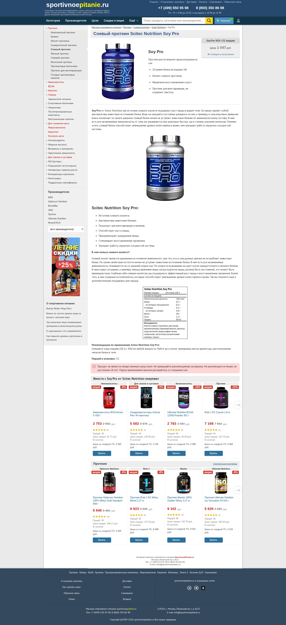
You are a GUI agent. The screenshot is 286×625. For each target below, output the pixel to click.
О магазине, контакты (172, 1)
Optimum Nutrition (57, 201)
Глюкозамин (211, 572)
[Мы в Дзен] (201, 588)
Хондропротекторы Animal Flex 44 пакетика (145, 414)
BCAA (51, 86)
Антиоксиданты (56, 140)
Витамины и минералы (60, 148)
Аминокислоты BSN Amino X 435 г (108, 414)
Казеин (54, 36)
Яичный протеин (60, 53)
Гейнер (52, 94)
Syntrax (52, 214)
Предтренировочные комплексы (121, 572)
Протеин (127, 27)
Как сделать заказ (72, 586)
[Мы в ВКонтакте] (187, 588)
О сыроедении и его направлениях (63, 330)
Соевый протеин (141, 27)
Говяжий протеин (60, 58)
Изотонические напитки (61, 119)
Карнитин (53, 131)
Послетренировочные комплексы (60, 113)
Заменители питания (59, 99)
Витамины (173, 572)
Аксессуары (54, 178)
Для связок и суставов (60, 157)
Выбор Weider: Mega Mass (59, 308)
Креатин (52, 90)
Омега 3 (184, 572)
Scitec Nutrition (159, 27)
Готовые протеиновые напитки (63, 76)
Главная (153, 1)
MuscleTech (54, 222)
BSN (50, 197)
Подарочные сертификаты (62, 182)
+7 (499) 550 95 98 (173, 8)
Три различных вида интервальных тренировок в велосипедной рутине (64, 324)
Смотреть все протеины (225, 463)
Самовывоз (216, 1)
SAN (50, 210)
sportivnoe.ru (77, 4)
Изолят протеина (60, 41)
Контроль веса (56, 136)
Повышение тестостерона (62, 165)
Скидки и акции (114, 20)
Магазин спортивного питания (106, 27)
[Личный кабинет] (238, 21)
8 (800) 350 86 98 (210, 8)
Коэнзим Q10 (196, 572)
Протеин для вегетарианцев (66, 70)
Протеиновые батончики (64, 66)
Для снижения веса (58, 123)
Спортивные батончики (60, 103)
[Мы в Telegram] (194, 588)
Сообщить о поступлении (222, 54)
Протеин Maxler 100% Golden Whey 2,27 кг (179, 499)
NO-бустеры (54, 161)
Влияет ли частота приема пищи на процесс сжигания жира (63, 315)
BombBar (53, 205)
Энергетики (54, 107)
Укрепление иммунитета (61, 153)
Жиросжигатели (56, 127)
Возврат (127, 599)
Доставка (191, 1)
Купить (102, 453)
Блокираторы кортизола (61, 174)
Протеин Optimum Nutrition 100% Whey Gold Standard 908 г (108, 500)
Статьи (72, 599)
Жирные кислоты (57, 144)
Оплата (203, 1)
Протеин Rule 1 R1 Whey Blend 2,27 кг (144, 499)
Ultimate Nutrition (57, 218)
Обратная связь (232, 1)
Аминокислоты (56, 82)
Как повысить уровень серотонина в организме (64, 338)
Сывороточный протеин (64, 45)
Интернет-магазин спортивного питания (165, 557)
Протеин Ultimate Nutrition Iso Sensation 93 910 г (219, 499)
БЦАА (91, 572)
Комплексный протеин (63, 32)
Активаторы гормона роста (62, 170)
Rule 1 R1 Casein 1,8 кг (217, 412)
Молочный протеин (61, 62)
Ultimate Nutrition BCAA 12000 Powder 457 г (180, 414)
